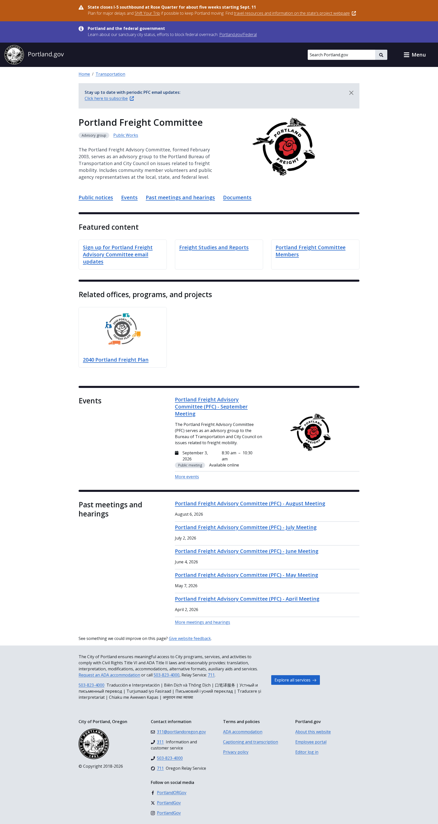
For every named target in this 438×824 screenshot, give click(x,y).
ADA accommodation (242, 732)
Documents (237, 197)
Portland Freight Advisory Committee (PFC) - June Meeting (246, 551)
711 (211, 675)
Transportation (110, 74)
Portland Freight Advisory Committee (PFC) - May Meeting (246, 574)
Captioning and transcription (250, 742)
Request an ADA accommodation (109, 675)
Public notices (96, 197)
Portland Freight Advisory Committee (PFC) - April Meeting (247, 598)
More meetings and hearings (202, 622)
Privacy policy (235, 752)
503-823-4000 (166, 675)
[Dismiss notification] (351, 92)
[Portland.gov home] (34, 55)
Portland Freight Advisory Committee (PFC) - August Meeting (250, 503)
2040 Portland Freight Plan (116, 359)
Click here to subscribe (106, 98)
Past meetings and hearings (180, 197)
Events (129, 197)
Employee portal (310, 742)
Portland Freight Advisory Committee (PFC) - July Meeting (246, 527)
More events (187, 476)
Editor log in (306, 752)
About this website (313, 732)
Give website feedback (190, 638)
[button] (414, 55)
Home (84, 74)
